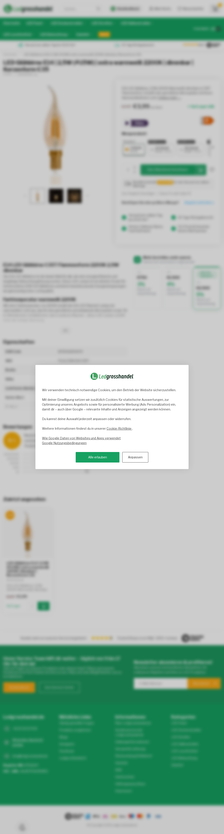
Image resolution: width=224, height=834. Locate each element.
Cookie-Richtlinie (119, 428)
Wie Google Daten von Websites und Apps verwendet (81, 438)
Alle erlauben (97, 457)
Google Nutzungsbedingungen (64, 443)
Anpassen (135, 457)
